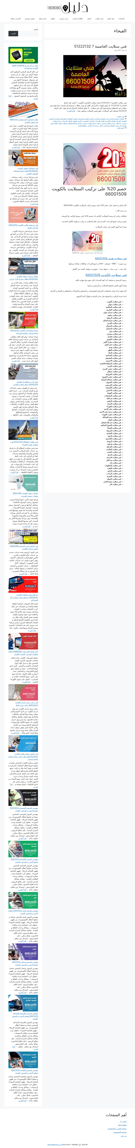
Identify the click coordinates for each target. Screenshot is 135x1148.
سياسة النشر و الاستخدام (117, 1129)
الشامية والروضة (83, 119)
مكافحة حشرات (78, 19)
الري (107, 119)
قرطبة (60, 123)
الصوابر (51, 119)
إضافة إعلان (122, 1125)
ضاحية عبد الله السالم (75, 123)
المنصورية (85, 121)
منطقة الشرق (82, 125)
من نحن (124, 1136)
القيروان (97, 121)
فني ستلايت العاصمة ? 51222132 (100, 46)
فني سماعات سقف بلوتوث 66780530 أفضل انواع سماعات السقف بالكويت (25, 171)
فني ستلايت (99, 19)
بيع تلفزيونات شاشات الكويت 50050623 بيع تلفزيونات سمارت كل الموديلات (24, 597)
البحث (35, 29)
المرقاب (91, 121)
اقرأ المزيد (71, 111)
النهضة (75, 121)
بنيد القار (118, 123)
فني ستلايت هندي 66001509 (111, 258)
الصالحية (69, 119)
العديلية (118, 121)
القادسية (107, 121)
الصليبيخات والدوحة (60, 119)
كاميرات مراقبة (16, 19)
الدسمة (116, 119)
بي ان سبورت (63, 19)
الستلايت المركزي (99, 119)
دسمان (99, 123)
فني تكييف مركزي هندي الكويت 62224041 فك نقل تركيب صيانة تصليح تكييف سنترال (23, 756)
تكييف (89, 19)
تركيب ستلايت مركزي (108, 123)
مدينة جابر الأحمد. (93, 125)
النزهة (79, 121)
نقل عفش (110, 19)
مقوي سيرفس (30, 19)
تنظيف (53, 19)
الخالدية (121, 119)
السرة (91, 119)
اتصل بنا (123, 1121)
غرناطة (65, 123)
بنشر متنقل (42, 19)
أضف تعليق (120, 128)
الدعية (111, 119)
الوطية (70, 121)
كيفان (101, 125)
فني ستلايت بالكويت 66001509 (106, 275)
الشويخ (75, 119)
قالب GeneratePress (55, 1145)
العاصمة (124, 121)
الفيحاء (113, 121)
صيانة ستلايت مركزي (89, 123)
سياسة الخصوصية (120, 1132)
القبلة (102, 121)
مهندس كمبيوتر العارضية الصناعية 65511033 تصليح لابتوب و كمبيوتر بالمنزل (25, 1016)
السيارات (121, 19)
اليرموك (64, 121)
